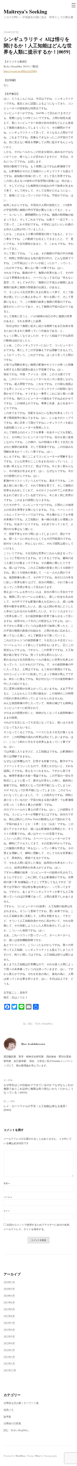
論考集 (7, 1416)
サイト (7, 1210)
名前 (7, 1183)
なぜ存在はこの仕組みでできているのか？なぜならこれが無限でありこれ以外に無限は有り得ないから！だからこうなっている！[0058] (38, 1088)
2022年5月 (9, 1336)
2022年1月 (9, 1363)
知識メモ (9, 1409)
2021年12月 (10, 1370)
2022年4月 (9, 1343)
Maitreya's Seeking (25, 11)
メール (8, 1197)
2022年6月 (9, 1329)
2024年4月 (9, 1295)
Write (37, 1455)
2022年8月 (9, 1316)
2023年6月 (9, 1302)
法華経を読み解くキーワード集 (21, 1403)
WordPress (20, 1455)
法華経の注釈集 (12, 1423)
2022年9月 (9, 1309)
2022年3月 (9, 1350)
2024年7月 (9, 1282)
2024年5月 (9, 1288)
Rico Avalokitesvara (33, 1044)
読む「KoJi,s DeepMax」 (41, 1023)
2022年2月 (9, 1357)
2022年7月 (9, 1323)
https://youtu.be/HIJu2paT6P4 (20, 71)
